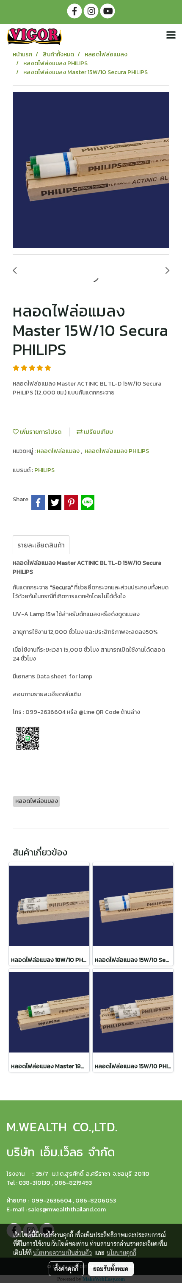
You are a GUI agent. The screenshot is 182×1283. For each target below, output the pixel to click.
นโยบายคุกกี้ (121, 1252)
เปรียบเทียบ (98, 432)
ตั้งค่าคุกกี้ (66, 1268)
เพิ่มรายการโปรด (40, 432)
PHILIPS (44, 470)
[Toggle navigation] (171, 35)
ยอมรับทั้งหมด (111, 1268)
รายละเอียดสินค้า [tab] (41, 545)
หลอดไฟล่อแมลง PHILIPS (117, 451)
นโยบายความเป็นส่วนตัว (62, 1252)
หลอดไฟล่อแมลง (59, 451)
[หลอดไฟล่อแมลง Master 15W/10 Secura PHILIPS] (91, 170)
